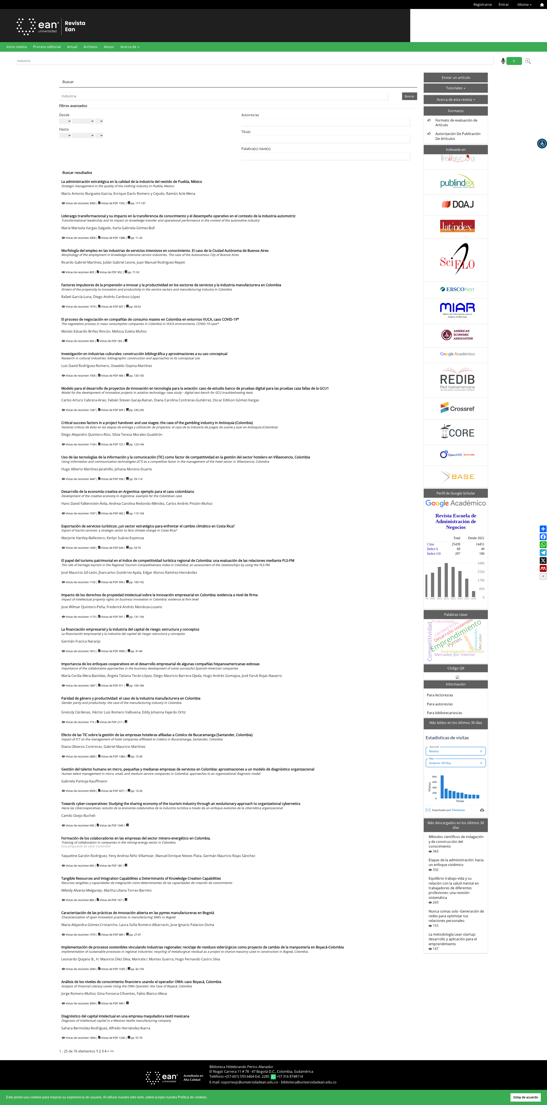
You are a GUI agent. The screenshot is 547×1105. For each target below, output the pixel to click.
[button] (542, 143)
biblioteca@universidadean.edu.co (309, 1082)
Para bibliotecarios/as (444, 712)
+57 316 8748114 (289, 1076)
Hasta (64, 129)
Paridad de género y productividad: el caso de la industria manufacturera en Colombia (130, 700)
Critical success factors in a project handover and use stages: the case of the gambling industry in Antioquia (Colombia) (169, 424)
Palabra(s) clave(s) (256, 148)
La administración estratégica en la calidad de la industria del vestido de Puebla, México (131, 183)
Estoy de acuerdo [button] (525, 1097)
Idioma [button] (523, 4)
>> (112, 1051)
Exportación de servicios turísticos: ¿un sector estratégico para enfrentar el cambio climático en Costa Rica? (148, 528)
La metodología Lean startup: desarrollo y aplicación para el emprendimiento (453, 939)
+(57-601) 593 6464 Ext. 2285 (247, 1076)
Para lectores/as (440, 695)
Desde (64, 115)
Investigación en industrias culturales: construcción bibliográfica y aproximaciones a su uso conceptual (144, 355)
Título (246, 131)
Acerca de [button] (129, 46)
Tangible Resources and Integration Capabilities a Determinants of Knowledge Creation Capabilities (146, 880)
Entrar (504, 4)
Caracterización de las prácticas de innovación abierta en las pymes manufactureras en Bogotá (137, 914)
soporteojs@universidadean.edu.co (249, 1082)
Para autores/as (440, 704)
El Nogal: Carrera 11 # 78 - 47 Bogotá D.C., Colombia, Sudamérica (261, 1071)
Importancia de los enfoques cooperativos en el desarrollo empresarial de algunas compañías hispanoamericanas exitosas (160, 666)
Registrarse (482, 4)
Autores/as (250, 115)
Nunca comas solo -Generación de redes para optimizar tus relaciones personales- (456, 916)
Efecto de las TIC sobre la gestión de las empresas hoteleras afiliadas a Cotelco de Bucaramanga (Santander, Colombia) (157, 736)
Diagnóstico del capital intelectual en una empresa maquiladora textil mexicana (125, 1018)
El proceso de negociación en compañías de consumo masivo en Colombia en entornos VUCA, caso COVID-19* (150, 321)
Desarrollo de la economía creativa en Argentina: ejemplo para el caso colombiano (127, 493)
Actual (72, 46)
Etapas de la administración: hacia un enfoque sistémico (456, 862)
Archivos (90, 46)
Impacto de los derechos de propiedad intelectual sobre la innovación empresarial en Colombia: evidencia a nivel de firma (159, 597)
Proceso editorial (47, 46)
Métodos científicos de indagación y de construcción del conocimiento (456, 841)
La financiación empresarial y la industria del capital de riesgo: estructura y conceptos (130, 631)
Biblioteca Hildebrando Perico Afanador (241, 1066)
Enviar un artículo (456, 77)
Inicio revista (16, 46)
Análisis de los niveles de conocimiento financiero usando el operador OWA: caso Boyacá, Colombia (141, 983)
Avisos (109, 46)
